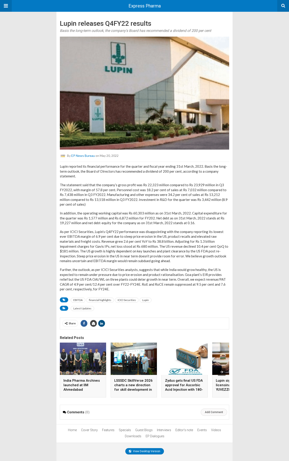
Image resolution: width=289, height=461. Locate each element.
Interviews (164, 430)
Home (72, 430)
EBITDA (78, 300)
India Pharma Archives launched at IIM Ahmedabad (81, 385)
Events (202, 430)
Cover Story (89, 430)
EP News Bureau (83, 156)
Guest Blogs (144, 430)
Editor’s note (184, 430)
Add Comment (214, 412)
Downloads (133, 436)
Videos (216, 430)
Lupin (145, 300)
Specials (125, 430)
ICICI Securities (127, 300)
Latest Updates (82, 308)
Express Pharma (144, 6)
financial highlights (100, 300)
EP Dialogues (155, 436)
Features (108, 430)
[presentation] (222, 372)
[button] (6, 6)
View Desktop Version (146, 451)
